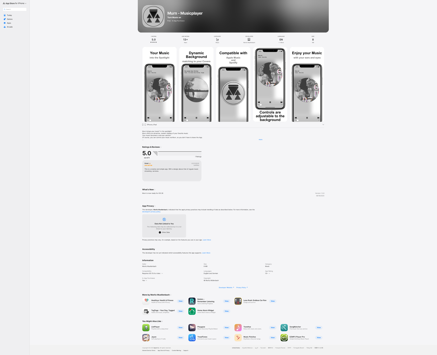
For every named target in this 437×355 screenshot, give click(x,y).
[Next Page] (326, 332)
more (260, 139)
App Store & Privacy (163, 350)
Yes (143, 280)
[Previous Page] (140, 332)
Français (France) (280, 347)
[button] (15, 15)
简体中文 (270, 347)
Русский (263, 347)
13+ (266, 273)
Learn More (207, 240)
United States (236, 347)
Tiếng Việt (309, 347)
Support (185, 350)
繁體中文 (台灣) (319, 347)
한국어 (289, 347)
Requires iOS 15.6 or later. (151, 273)
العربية (256, 347)
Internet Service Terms (148, 350)
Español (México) (247, 347)
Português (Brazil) (298, 347)
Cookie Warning (176, 350)
